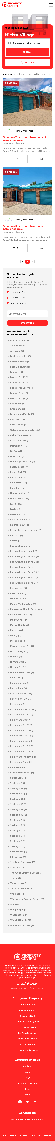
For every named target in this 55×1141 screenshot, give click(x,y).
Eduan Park (18, 472)
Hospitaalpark (19, 498)
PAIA (27, 1089)
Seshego (17, 783)
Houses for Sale (18, 292)
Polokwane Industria (23, 757)
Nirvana (16, 656)
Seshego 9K (18, 809)
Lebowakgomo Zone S (24, 583)
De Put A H (17, 451)
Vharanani (17, 894)
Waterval (16, 904)
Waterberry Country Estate (27, 899)
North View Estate (22, 672)
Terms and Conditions (28, 1083)
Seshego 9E (18, 804)
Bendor (17, 372)
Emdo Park (18, 477)
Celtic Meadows (20, 435)
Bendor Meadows (21, 388)
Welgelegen (19, 909)
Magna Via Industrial (23, 604)
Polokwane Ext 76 (21, 741)
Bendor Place (19, 393)
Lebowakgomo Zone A (24, 556)
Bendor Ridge (19, 398)
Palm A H (16, 678)
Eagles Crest (19, 467)
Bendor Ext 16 (19, 377)
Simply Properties (24, 131)
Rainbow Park (19, 767)
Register (27, 1066)
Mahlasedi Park (21, 614)
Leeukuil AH (18, 588)
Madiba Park (18, 598)
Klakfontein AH (20, 525)
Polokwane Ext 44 (21, 720)
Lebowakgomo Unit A (23, 551)
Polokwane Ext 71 (21, 725)
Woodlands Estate (22, 925)
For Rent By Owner (27, 1033)
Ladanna (16, 535)
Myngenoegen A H (22, 646)
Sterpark (17, 867)
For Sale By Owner (27, 1027)
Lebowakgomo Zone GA (25, 572)
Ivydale (15, 509)
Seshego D (17, 836)
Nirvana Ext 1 (18, 662)
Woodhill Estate (21, 920)
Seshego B (17, 825)
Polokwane (18, 704)
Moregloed (18, 641)
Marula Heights (20, 625)
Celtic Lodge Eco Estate (25, 430)
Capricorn (17, 419)
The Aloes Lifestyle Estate (26, 873)
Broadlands (18, 409)
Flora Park (18, 488)
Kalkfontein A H (20, 519)
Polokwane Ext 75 (21, 735)
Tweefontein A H (21, 888)
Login (27, 1072)
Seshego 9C (18, 799)
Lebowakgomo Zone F (24, 567)
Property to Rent (27, 1010)
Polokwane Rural (21, 762)
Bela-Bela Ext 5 (20, 361)
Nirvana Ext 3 (18, 667)
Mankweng (19, 620)
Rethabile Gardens (22, 772)
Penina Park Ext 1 (21, 693)
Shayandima (18, 851)
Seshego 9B (18, 793)
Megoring (17, 630)
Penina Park (19, 688)
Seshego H (17, 846)
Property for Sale (27, 1004)
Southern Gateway (22, 862)
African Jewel (19, 345)
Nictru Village (19, 651)
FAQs (27, 1078)
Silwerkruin (18, 857)
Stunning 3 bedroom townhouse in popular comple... (25, 227)
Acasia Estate (19, 340)
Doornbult (17, 456)
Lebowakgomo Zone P (24, 577)
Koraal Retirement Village (26, 530)
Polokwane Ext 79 (21, 751)
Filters (29, 62)
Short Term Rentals (27, 1039)
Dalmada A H (19, 446)
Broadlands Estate (22, 414)
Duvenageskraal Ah (22, 461)
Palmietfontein (19, 683)
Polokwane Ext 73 (21, 730)
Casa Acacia (18, 425)
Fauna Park (18, 482)
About (28, 1095)
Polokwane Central (23, 709)
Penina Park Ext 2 (21, 699)
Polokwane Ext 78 (21, 746)
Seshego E (17, 841)
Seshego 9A (18, 788)
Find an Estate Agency (27, 1021)
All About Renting (27, 1044)
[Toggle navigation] (51, 5)
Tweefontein (18, 883)
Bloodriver (17, 403)
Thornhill (16, 878)
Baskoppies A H (20, 356)
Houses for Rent (18, 298)
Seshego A (17, 820)
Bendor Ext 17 (19, 382)
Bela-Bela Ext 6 (20, 367)
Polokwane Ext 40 (21, 714)
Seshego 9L (18, 815)
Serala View (18, 778)
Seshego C (17, 830)
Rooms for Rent (18, 303)
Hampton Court (20, 493)
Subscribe (27, 323)
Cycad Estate (19, 440)
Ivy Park (16, 504)
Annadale (17, 351)
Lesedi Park (18, 593)
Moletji (15, 635)
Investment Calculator (27, 1050)
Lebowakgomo (20, 546)
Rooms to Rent (27, 1016)
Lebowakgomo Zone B (24, 562)
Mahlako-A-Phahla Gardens (26, 609)
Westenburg (18, 915)
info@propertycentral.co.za (30, 1119)
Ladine (15, 540)
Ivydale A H (18, 514)
